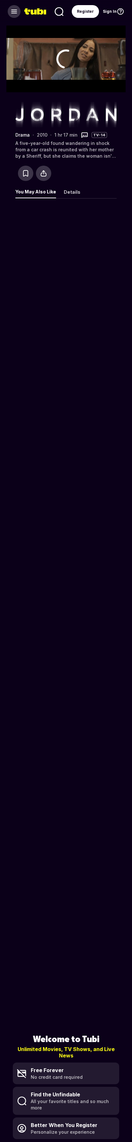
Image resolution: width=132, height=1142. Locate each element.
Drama (22, 135)
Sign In (110, 11)
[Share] (43, 173)
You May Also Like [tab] (35, 191)
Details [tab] (72, 192)
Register (85, 11)
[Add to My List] (25, 173)
